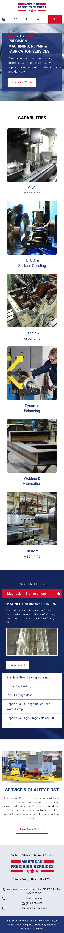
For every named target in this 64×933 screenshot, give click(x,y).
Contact (15, 855)
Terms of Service (43, 855)
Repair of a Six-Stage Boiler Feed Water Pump (28, 706)
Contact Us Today (22, 82)
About (34, 879)
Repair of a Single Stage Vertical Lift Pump (30, 720)
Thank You (45, 879)
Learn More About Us (32, 829)
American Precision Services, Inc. (34, 920)
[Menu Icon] (3, 19)
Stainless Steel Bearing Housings (28, 677)
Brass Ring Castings (20, 686)
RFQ (55, 19)
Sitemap (26, 855)
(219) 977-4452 (34, 903)
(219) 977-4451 (34, 898)
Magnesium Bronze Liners (26, 593)
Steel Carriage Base (19, 695)
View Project (18, 665)
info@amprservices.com (34, 908)
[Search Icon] (38, 19)
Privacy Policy (20, 879)
